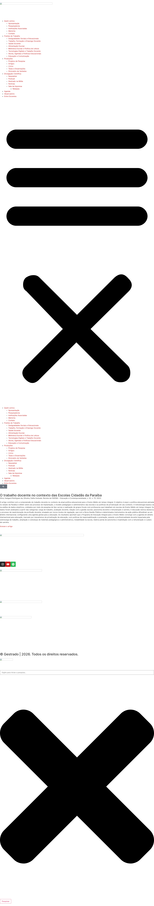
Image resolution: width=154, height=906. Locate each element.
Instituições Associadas (17, 28)
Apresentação (13, 23)
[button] (77, 252)
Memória (11, 31)
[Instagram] (2, 564)
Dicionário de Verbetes (17, 71)
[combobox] (77, 672)
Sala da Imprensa (15, 86)
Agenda (7, 91)
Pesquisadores (14, 26)
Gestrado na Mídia (15, 81)
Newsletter (12, 76)
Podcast (11, 79)
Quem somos (9, 21)
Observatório (9, 94)
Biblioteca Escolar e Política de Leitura (23, 49)
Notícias (11, 84)
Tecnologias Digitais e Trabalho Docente (24, 51)
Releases (16, 89)
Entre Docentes (10, 96)
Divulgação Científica (12, 74)
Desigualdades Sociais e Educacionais (23, 38)
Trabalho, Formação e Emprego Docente (24, 41)
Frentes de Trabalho (12, 36)
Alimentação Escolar (16, 46)
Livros (10, 66)
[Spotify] (13, 564)
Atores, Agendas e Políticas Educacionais (24, 54)
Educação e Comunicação (18, 56)
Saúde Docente (14, 43)
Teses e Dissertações (16, 69)
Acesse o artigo (6, 526)
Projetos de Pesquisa (16, 61)
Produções (8, 59)
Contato (11, 33)
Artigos (11, 64)
